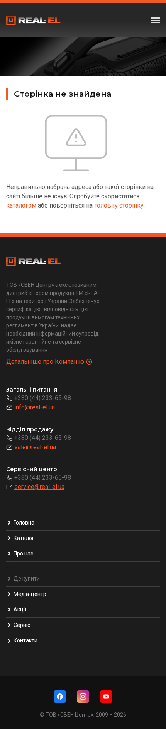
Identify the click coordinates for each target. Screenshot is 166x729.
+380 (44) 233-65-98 (42, 398)
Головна (24, 522)
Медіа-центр (30, 594)
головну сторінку (119, 205)
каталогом (21, 205)
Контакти (25, 640)
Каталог (24, 538)
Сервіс (22, 625)
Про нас (23, 553)
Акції (20, 609)
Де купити (27, 579)
